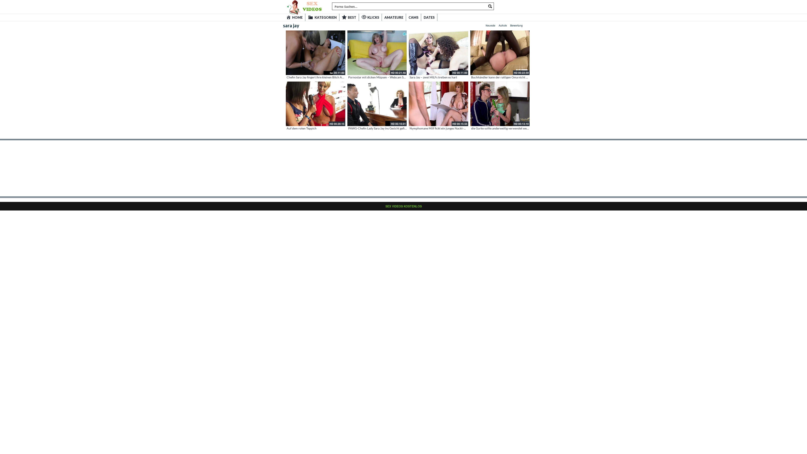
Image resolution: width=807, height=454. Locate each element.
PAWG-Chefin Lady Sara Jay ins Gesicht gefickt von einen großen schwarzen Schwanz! (403, 128)
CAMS (413, 17)
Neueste (490, 25)
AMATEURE (393, 17)
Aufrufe (503, 25)
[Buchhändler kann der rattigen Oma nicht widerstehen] (500, 52)
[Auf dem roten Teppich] (315, 104)
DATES (429, 17)
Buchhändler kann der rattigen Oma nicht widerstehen (506, 77)
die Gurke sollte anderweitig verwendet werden (502, 128)
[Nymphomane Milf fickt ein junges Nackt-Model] (438, 104)
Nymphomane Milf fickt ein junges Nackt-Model (441, 128)
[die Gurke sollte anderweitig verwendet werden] (500, 104)
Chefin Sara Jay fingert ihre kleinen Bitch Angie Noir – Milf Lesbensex (331, 77)
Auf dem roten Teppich (301, 128)
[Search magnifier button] (490, 6)
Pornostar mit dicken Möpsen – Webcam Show (378, 77)
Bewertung (516, 25)
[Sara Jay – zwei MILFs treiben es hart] (438, 52)
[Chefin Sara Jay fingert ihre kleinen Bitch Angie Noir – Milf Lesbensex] (315, 52)
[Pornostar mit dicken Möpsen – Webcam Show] (377, 52)
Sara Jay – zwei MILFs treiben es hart (433, 77)
